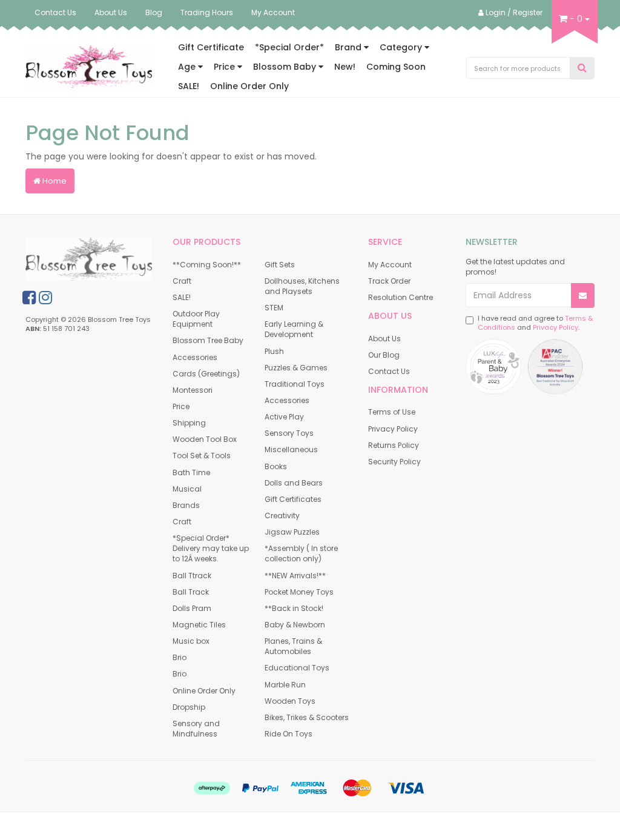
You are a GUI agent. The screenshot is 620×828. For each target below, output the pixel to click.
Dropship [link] (189, 707)
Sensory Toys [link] (289, 433)
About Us (110, 12)
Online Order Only (249, 86)
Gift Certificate (211, 47)
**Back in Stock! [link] (294, 608)
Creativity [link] (282, 515)
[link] (29, 298)
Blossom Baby (285, 67)
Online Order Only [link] (204, 691)
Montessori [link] (193, 390)
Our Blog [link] (384, 355)
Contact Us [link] (389, 371)
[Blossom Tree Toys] (88, 66)
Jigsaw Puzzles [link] (292, 532)
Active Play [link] (284, 417)
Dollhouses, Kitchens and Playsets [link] (302, 286)
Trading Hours (206, 12)
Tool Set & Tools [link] (202, 455)
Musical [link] (187, 489)
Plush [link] (274, 351)
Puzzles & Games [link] (296, 367)
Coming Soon (396, 67)
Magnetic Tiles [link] (199, 624)
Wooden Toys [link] (290, 701)
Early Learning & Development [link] (294, 329)
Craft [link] (182, 281)
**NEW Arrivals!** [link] (295, 575)
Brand (349, 47)
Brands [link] (186, 505)
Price (225, 67)
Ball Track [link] (191, 592)
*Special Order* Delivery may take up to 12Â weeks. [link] (211, 548)
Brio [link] (179, 657)
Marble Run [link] (285, 684)
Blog (153, 12)
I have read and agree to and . (535, 323)
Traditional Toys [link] (295, 384)
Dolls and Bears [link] (294, 483)
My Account (273, 12)
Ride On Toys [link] (288, 734)
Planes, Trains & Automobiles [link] (293, 646)
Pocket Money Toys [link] (299, 592)
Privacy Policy (555, 327)
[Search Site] (582, 68)
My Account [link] (390, 264)
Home (54, 181)
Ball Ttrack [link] (192, 575)
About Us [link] (384, 338)
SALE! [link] (182, 297)
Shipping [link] (189, 423)
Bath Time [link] (191, 472)
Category (402, 47)
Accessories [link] (195, 357)
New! (344, 67)
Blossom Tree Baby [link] (208, 340)
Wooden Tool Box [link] (205, 439)
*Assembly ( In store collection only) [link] (301, 553)
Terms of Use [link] (391, 412)
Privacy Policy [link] (393, 429)
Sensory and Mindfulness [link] (196, 728)
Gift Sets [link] (280, 264)
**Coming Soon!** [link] (207, 264)
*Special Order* (289, 47)
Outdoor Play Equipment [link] (196, 319)
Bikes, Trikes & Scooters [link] (307, 717)
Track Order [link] (389, 281)
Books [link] (276, 466)
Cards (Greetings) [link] (206, 374)
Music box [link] (191, 641)
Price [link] (181, 406)
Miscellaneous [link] (291, 449)
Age (188, 67)
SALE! (188, 86)
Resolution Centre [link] (400, 297)
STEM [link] (274, 307)
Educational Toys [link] (297, 668)
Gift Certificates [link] (293, 499)
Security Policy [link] (394, 461)
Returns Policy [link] (393, 445)
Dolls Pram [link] (192, 608)
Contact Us (55, 12)
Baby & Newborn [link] (295, 624)
